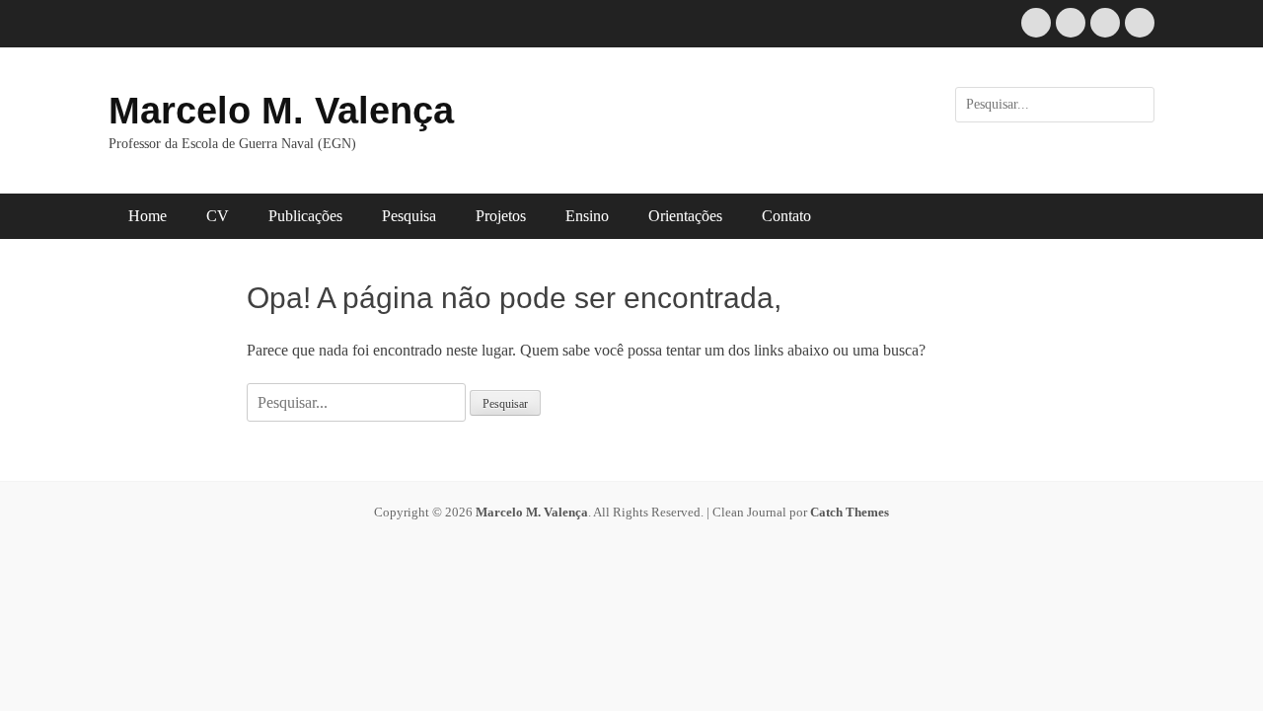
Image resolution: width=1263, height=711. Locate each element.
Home (147, 215)
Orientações (685, 215)
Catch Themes (849, 512)
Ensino (587, 215)
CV (217, 215)
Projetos (501, 215)
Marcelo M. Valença (281, 110)
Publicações (305, 215)
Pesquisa (409, 215)
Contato (786, 215)
